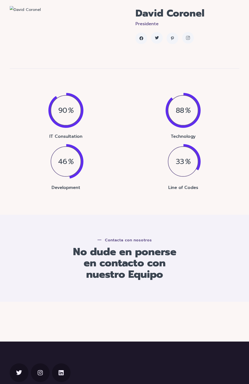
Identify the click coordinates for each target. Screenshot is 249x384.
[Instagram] (40, 372)
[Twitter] (19, 372)
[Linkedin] (61, 372)
